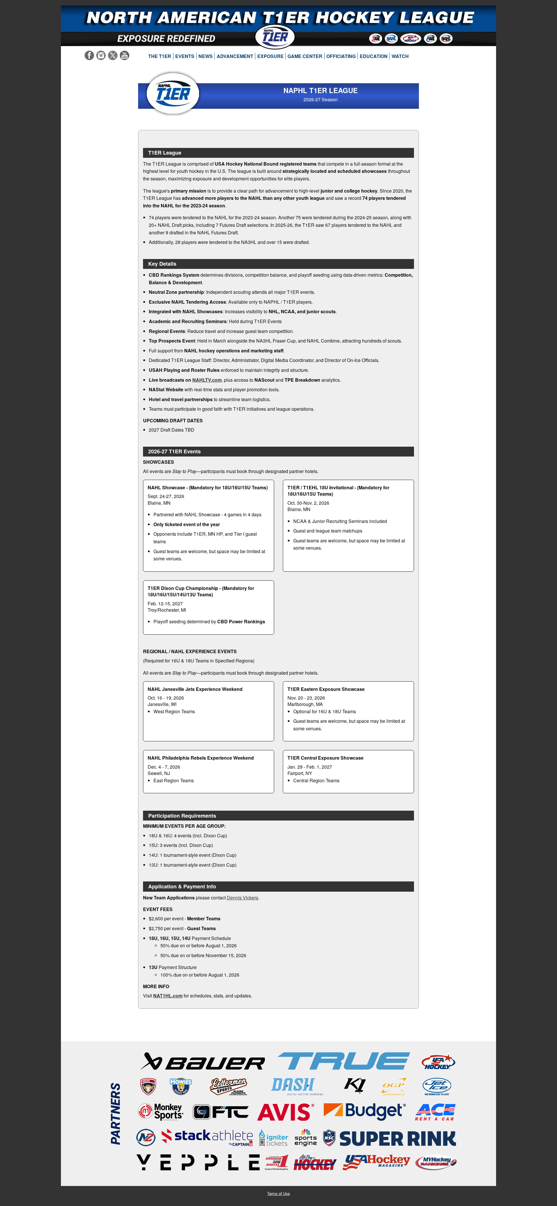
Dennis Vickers (242, 897)
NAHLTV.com (207, 379)
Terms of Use (278, 1193)
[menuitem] (160, 56)
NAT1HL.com (167, 995)
